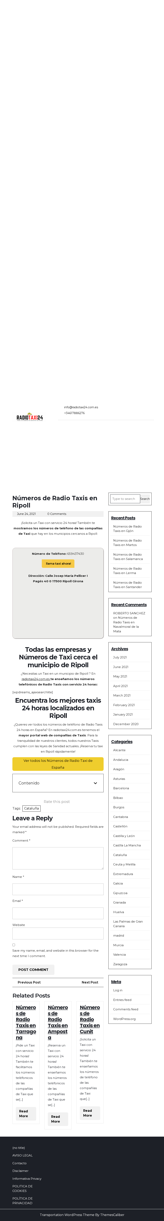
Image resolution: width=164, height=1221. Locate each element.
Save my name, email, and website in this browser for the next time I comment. (55, 953)
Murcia (118, 945)
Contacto (19, 1163)
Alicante (119, 750)
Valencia (119, 954)
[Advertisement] (82, 463)
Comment (21, 840)
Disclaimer (20, 1171)
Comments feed (125, 1009)
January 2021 (123, 714)
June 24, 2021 (26, 514)
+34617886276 (74, 413)
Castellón (120, 826)
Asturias (119, 779)
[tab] (64, 426)
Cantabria (120, 817)
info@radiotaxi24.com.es (81, 407)
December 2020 (126, 724)
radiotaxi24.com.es (36, 679)
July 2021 (120, 657)
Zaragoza (120, 964)
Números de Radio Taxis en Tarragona (26, 1022)
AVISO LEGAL (22, 1155)
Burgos (118, 807)
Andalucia (120, 760)
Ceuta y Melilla (124, 864)
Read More (27, 1115)
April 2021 (120, 686)
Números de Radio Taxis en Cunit (90, 1019)
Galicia (118, 883)
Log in (117, 990)
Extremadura (123, 874)
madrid (118, 935)
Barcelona (121, 788)
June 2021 (120, 667)
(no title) (18, 1148)
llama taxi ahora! (58, 563)
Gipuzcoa (120, 893)
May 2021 (120, 676)
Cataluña (31, 808)
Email (17, 901)
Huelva (118, 912)
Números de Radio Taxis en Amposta (58, 1022)
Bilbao (118, 798)
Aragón (118, 769)
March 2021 (122, 695)
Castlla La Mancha (127, 845)
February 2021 (124, 705)
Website (18, 925)
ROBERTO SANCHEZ (129, 613)
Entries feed (122, 1000)
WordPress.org (124, 1019)
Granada (119, 902)
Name (18, 877)
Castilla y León (124, 836)
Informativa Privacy (26, 1179)
